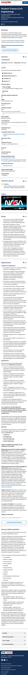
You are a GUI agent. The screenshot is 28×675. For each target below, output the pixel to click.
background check (13, 159)
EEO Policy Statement (6, 663)
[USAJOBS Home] (6, 2)
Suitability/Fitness (7, 165)
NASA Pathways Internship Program (15, 42)
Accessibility (4, 673)
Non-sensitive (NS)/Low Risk (8, 157)
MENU (25, 2)
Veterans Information (6, 667)
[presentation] (14, 73)
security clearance (7, 161)
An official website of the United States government (12, 0)
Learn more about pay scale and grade (11, 111)
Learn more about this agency (10, 50)
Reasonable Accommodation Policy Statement (11, 665)
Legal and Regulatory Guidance (8, 669)
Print (4, 24)
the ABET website (14, 463)
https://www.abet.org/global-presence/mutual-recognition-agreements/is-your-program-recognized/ (13, 485)
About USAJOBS (5, 672)
